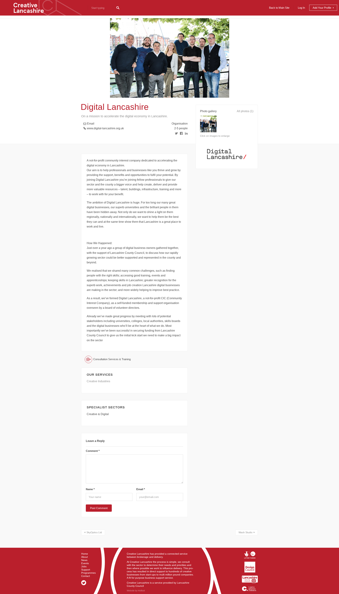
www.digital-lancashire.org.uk (105, 128)
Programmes (88, 572)
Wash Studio (245, 532)
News (84, 560)
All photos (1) (245, 111)
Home (84, 553)
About (84, 556)
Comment (93, 450)
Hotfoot (141, 590)
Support (85, 569)
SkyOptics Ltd (94, 532)
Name (90, 489)
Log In (301, 7)
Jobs (84, 566)
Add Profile (322, 7)
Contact (85, 576)
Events (85, 563)
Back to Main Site (279, 7)
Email (90, 123)
